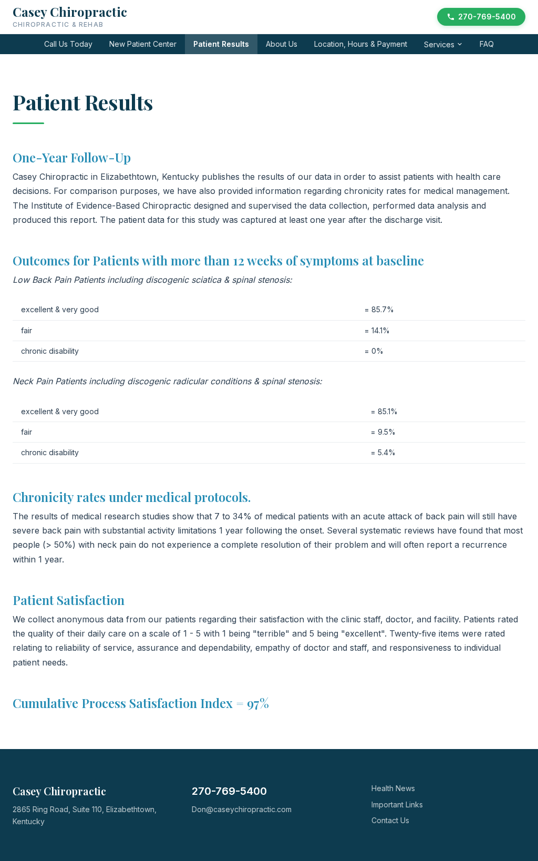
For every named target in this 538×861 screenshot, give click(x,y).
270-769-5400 (487, 16)
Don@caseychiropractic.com (242, 809)
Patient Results (221, 43)
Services (439, 44)
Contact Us (390, 820)
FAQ (487, 43)
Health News (393, 788)
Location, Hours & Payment (360, 43)
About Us (281, 43)
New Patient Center (143, 43)
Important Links (397, 804)
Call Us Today (68, 43)
